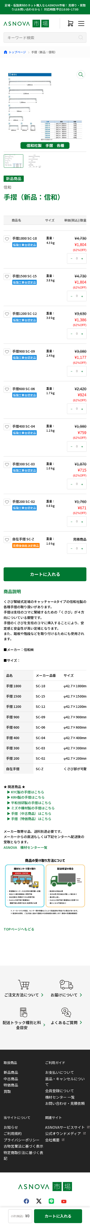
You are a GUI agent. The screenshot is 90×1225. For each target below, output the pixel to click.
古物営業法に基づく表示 (23, 1146)
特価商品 (11, 1084)
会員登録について (59, 1090)
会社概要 (52, 1139)
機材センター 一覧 (60, 1097)
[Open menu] (81, 23)
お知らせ (11, 1127)
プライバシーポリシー (22, 1139)
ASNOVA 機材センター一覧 (25, 847)
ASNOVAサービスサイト (65, 1127)
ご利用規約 (13, 1133)
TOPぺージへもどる (19, 929)
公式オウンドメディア (63, 1133)
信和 (7, 187)
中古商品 (11, 1078)
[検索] (81, 37)
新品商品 (11, 1072)
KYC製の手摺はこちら (27, 792)
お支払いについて (59, 1072)
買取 (7, 1091)
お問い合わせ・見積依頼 (65, 1103)
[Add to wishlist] (7, 239)
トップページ (17, 52)
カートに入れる (45, 574)
